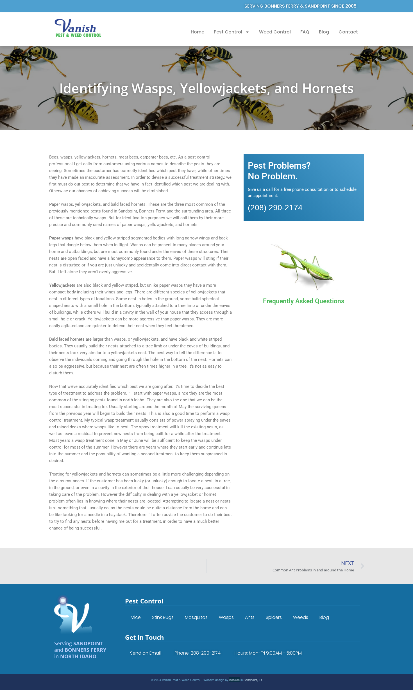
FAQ (304, 32)
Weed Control (275, 32)
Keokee (234, 679)
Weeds (300, 617)
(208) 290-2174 (275, 207)
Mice (136, 617)
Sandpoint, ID (253, 679)
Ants (250, 617)
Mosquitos (196, 617)
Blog (324, 32)
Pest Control (228, 32)
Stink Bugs (163, 617)
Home (197, 32)
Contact (348, 32)
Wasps (226, 617)
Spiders (274, 617)
